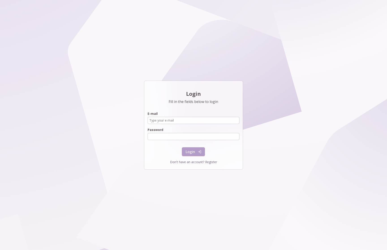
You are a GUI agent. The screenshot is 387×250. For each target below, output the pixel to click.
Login (190, 151)
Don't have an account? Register (193, 162)
